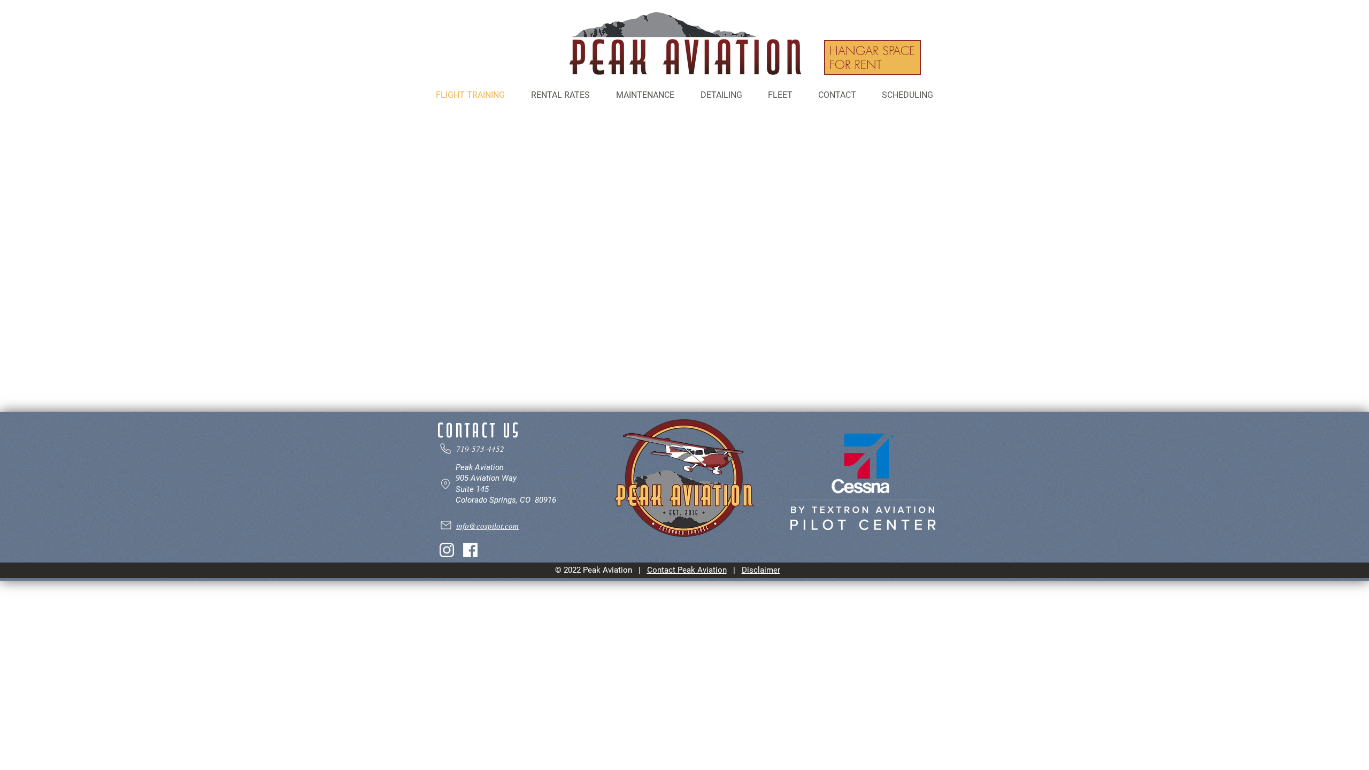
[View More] (872, 57)
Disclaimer (761, 570)
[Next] (894, 57)
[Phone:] (479, 449)
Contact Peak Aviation (687, 570)
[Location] (501, 484)
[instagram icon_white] (447, 550)
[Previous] (850, 57)
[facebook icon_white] (470, 550)
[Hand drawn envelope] (685, 44)
